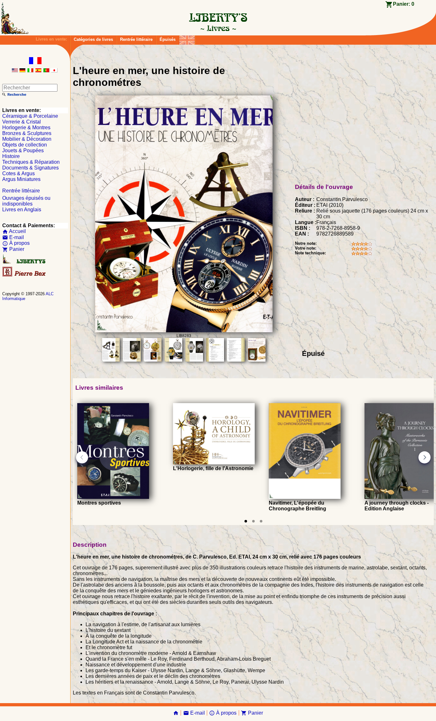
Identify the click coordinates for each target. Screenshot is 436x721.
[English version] (14, 70)
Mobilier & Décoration (26, 139)
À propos (16, 243)
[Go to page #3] (261, 521)
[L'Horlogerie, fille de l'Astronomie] (214, 462)
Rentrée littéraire (136, 39)
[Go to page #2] (253, 521)
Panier (13, 249)
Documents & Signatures (30, 167)
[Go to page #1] (246, 521)
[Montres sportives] (113, 497)
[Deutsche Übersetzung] (22, 70)
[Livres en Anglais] (187, 38)
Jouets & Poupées (23, 150)
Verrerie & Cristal (21, 121)
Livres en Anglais (21, 209)
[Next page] (424, 457)
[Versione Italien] (30, 70)
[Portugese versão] (46, 70)
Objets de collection (24, 144)
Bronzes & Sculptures (26, 133)
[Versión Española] (38, 70)
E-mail (13, 237)
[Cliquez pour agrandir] (184, 330)
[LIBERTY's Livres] (218, 28)
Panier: (403, 4)
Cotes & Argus (18, 173)
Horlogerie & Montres (26, 127)
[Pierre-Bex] (24, 275)
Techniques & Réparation (31, 162)
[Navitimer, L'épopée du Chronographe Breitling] (305, 497)
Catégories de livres (93, 39)
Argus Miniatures (21, 179)
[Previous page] (82, 457)
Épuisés (168, 39)
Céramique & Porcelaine (30, 116)
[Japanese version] (54, 70)
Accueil (14, 231)
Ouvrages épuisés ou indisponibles (26, 201)
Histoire (11, 156)
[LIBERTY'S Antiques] (24, 262)
